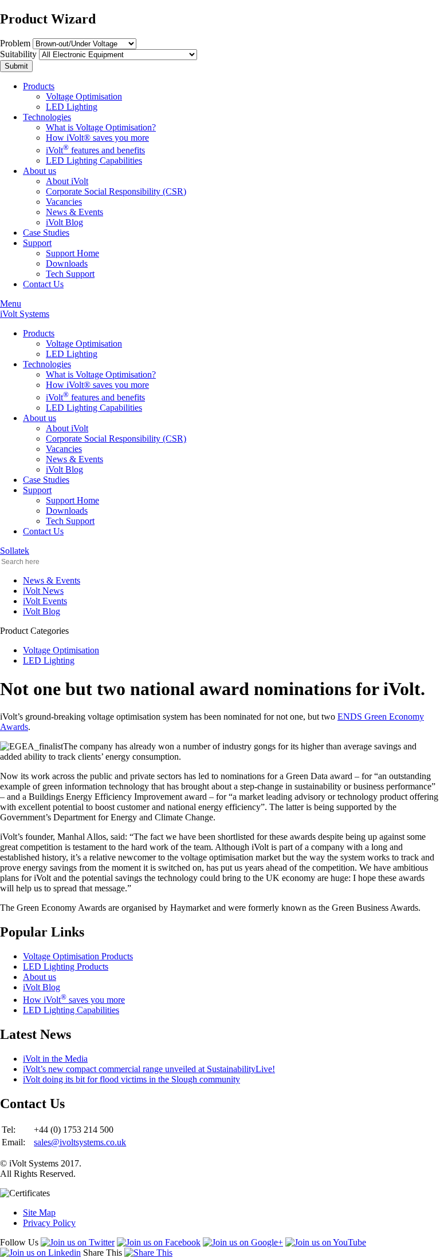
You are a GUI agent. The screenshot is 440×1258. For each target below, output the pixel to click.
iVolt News (43, 591)
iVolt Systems (24, 314)
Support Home (72, 253)
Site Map (39, 1212)
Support (37, 243)
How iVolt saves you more (74, 1000)
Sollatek (14, 550)
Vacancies (64, 202)
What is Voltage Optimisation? (101, 127)
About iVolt (67, 181)
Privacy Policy (49, 1223)
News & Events (74, 212)
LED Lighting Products (65, 966)
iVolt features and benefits (95, 150)
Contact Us (43, 284)
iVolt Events (45, 601)
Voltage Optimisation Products (78, 956)
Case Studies (46, 232)
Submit (16, 66)
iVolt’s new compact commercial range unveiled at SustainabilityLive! (149, 1069)
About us (39, 171)
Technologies (47, 117)
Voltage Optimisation (84, 96)
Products (38, 86)
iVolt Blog (64, 222)
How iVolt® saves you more (97, 137)
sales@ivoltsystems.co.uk (80, 1142)
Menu (10, 303)
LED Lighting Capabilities (94, 160)
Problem (15, 43)
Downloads (67, 263)
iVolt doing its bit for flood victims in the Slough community (131, 1079)
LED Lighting (71, 107)
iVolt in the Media (55, 1058)
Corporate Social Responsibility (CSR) (116, 191)
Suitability (18, 54)
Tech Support (70, 274)
